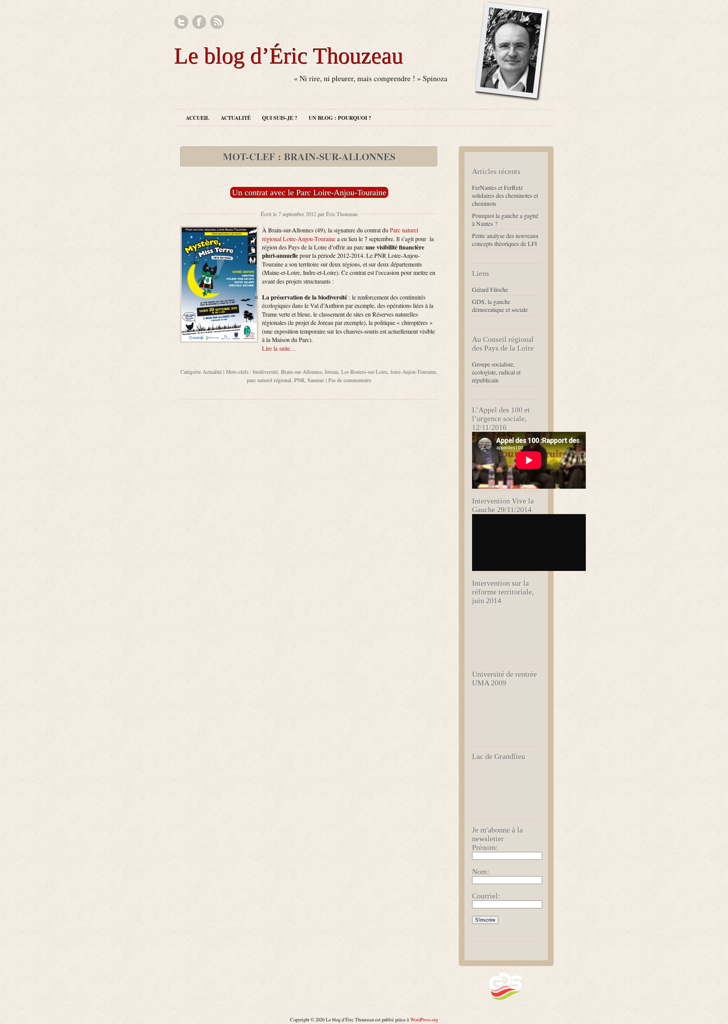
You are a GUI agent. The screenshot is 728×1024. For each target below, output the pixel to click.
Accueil (197, 118)
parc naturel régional (269, 380)
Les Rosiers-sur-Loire (364, 371)
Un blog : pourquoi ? (340, 118)
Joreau (331, 371)
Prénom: (485, 847)
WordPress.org (424, 1019)
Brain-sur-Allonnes (301, 371)
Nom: (481, 871)
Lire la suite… (279, 348)
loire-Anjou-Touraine (413, 371)
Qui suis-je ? (279, 118)
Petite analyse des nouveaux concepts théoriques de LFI (505, 240)
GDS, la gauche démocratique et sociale (500, 306)
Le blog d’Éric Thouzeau (288, 56)
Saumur (316, 380)
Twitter (181, 22)
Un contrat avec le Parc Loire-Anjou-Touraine (309, 192)
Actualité (236, 118)
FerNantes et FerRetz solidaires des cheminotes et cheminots (505, 195)
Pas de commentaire (349, 380)
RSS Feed (217, 22)
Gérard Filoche (490, 289)
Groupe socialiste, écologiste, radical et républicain (496, 372)
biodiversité (265, 371)
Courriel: (486, 896)
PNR (299, 380)
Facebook (199, 22)
